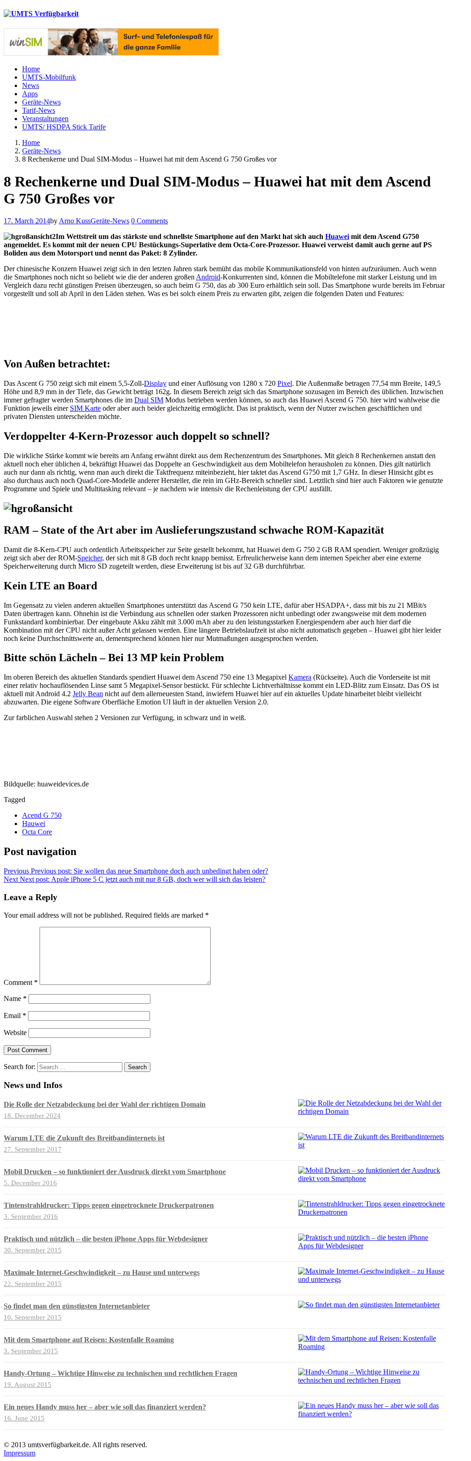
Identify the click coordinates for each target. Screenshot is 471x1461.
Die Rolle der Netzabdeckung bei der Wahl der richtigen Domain (105, 1104)
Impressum (19, 1453)
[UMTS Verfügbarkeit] (41, 13)
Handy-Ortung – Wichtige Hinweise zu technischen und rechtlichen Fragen (120, 1373)
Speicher (89, 558)
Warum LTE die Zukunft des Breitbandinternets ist (84, 1138)
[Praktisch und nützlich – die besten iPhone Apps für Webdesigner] (371, 1246)
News (30, 85)
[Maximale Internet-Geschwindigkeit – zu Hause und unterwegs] (371, 1279)
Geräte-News (41, 102)
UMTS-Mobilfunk (49, 77)
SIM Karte (85, 408)
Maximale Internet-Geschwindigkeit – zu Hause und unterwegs (102, 1272)
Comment (21, 982)
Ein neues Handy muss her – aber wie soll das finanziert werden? (105, 1407)
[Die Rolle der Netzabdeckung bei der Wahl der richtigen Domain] (371, 1111)
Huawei (337, 236)
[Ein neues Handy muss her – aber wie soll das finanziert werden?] (371, 1414)
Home (31, 69)
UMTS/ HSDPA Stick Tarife (64, 127)
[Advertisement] (222, 326)
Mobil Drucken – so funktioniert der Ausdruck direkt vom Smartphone (115, 1172)
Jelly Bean (88, 694)
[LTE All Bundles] (111, 53)
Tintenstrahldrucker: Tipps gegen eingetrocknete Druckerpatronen (109, 1205)
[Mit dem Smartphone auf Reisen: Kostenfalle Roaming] (371, 1346)
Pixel (284, 383)
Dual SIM (148, 400)
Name (15, 998)
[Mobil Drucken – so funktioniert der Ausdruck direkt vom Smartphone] (371, 1178)
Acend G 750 (42, 815)
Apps (30, 94)
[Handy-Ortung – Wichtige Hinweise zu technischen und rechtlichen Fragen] (371, 1380)
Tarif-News (38, 110)
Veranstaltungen (45, 118)
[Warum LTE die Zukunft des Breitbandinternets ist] (371, 1145)
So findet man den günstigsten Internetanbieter (77, 1306)
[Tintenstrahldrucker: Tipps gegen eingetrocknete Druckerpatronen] (371, 1212)
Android (208, 277)
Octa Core (37, 832)
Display (155, 383)
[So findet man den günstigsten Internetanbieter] (369, 1305)
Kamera (299, 677)
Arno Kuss (75, 221)
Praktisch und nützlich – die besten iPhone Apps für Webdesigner (106, 1239)
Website (15, 1032)
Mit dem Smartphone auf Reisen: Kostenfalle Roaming (89, 1340)
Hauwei (33, 823)
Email (15, 1015)
